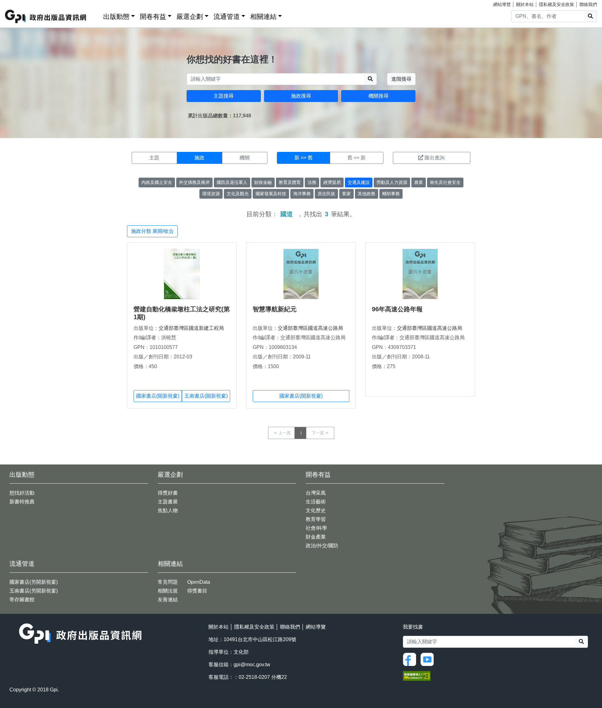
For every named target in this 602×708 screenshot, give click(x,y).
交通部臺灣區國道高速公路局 (310, 328)
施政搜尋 (301, 96)
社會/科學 (316, 528)
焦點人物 (168, 510)
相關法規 (168, 590)
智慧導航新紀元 (275, 309)
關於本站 (525, 4)
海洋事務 (302, 193)
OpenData (198, 582)
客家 (346, 193)
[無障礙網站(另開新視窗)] (416, 675)
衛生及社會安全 (445, 182)
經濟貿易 (332, 182)
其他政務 (366, 193)
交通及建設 (359, 182)
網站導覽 (502, 4)
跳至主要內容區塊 (17, 3)
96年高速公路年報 (397, 309)
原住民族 (326, 193)
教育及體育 (290, 182)
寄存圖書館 (21, 599)
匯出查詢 (435, 157)
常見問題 (168, 582)
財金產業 (316, 536)
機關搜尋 (378, 96)
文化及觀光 (238, 193)
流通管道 (227, 16)
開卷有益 (153, 16)
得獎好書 (168, 493)
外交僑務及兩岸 (194, 182)
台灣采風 (316, 493)
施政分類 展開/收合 (152, 231)
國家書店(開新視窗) (157, 396)
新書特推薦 (21, 501)
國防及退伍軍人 (232, 182)
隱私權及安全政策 (556, 4)
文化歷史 (316, 510)
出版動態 (116, 16)
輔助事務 (391, 193)
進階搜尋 (401, 79)
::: (96, 15)
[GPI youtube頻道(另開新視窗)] (428, 659)
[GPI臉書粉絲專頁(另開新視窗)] (411, 659)
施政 (199, 157)
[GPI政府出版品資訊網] (46, 16)
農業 (418, 182)
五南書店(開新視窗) (206, 396)
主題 (154, 157)
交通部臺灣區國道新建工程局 (191, 328)
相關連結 (263, 16)
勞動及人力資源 (392, 182)
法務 (312, 182)
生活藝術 (316, 501)
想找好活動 (21, 493)
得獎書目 (197, 590)
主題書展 (168, 501)
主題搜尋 (224, 96)
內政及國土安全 (156, 182)
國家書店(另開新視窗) (33, 582)
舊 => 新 (356, 157)
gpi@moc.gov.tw (252, 664)
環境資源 (211, 193)
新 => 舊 (303, 157)
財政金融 (263, 182)
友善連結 (168, 599)
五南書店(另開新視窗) (33, 590)
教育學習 (316, 519)
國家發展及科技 (271, 193)
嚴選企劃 (190, 16)
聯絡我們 (588, 4)
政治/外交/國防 (322, 545)
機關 (245, 157)
